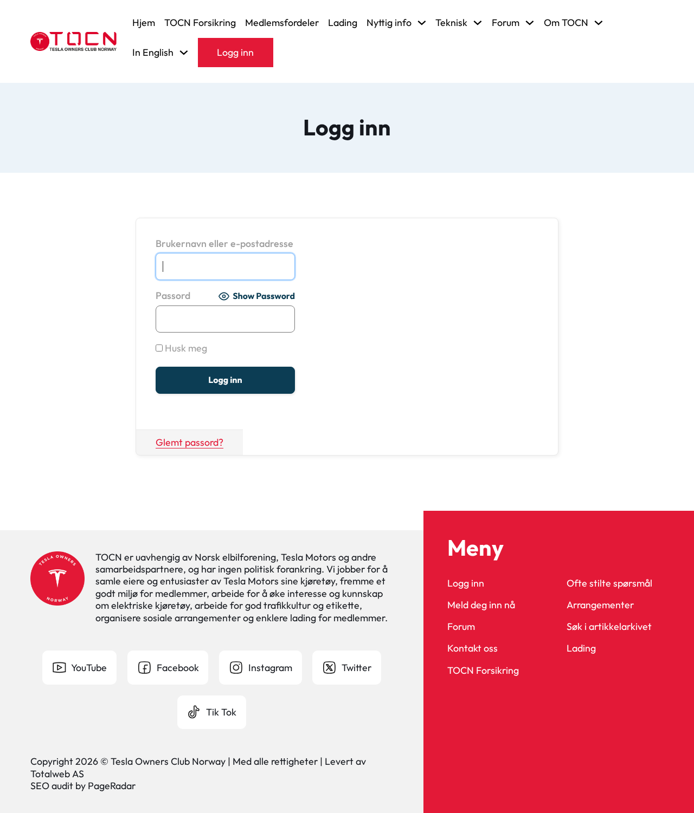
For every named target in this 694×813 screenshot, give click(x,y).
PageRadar (112, 785)
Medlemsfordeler (282, 23)
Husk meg (185, 348)
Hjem (143, 23)
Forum (461, 627)
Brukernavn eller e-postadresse (224, 244)
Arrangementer (600, 605)
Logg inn (235, 52)
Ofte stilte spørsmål (609, 583)
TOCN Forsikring (200, 23)
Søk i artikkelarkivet (609, 627)
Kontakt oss (472, 648)
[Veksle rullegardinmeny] (422, 23)
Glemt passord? (189, 442)
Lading (342, 23)
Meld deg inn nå (481, 605)
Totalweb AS (57, 774)
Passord (173, 296)
